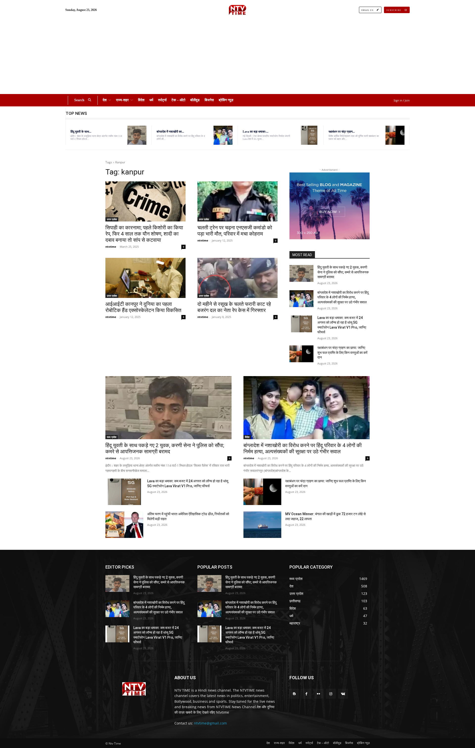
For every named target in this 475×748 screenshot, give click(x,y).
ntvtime (110, 246)
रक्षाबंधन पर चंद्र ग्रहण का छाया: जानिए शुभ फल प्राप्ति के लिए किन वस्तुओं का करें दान (342, 352)
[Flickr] (318, 694)
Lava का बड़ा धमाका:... (255, 131)
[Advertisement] (237, 57)
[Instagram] (331, 694)
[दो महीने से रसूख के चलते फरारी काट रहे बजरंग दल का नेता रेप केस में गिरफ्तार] (237, 278)
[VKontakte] (343, 694)
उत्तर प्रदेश (112, 219)
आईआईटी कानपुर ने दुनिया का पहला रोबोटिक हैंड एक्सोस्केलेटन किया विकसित (143, 307)
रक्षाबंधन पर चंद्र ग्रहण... (342, 131)
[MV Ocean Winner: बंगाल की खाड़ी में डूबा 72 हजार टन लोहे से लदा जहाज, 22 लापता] (262, 524)
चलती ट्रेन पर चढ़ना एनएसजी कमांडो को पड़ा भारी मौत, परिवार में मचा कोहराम (234, 231)
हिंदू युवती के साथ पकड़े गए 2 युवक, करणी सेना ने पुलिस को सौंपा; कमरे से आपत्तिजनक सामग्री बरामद (343, 272)
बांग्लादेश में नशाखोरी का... (170, 131)
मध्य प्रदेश (111, 437)
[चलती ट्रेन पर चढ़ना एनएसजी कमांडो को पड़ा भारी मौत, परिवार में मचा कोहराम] (237, 201)
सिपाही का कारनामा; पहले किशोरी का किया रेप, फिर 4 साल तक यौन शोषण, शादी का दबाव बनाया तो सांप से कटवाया (144, 234)
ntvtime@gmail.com (210, 723)
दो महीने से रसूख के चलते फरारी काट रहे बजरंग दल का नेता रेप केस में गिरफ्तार (234, 307)
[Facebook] (306, 694)
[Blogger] (294, 694)
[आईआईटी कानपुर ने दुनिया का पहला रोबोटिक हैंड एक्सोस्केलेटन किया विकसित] (145, 278)
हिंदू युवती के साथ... (81, 131)
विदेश (247, 437)
